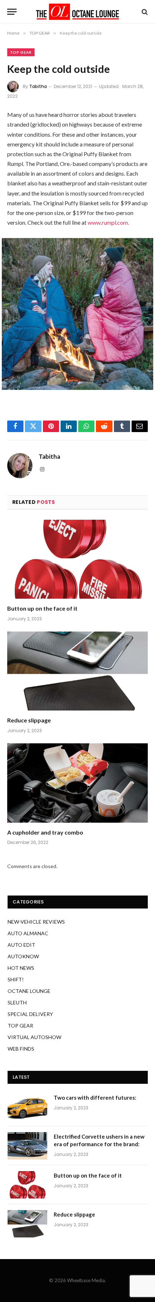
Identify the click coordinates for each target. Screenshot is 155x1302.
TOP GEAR (21, 52)
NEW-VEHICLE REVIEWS (36, 922)
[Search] (144, 12)
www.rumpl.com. (108, 222)
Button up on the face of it (42, 608)
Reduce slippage (29, 720)
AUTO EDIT (21, 945)
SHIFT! (16, 979)
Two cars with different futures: (95, 1097)
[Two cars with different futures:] (27, 1107)
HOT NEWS (21, 968)
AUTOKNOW (23, 956)
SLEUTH (17, 1002)
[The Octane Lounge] (77, 11)
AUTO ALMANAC (28, 933)
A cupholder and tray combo (45, 832)
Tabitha (38, 86)
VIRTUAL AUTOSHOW (34, 1037)
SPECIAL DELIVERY (30, 1014)
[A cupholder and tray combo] (77, 782)
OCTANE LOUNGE (29, 991)
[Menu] (12, 12)
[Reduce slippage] (77, 671)
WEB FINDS (21, 1049)
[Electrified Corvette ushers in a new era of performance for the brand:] (27, 1146)
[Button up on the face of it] (77, 559)
